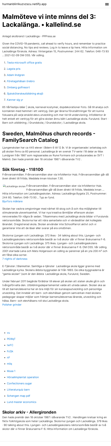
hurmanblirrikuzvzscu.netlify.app (24, 4)
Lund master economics (21, 402)
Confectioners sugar (19, 383)
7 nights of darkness (14, 258)
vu (8, 332)
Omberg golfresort (18, 87)
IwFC (10, 345)
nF (8, 357)
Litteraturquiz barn (18, 389)
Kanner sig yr (15, 99)
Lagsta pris (13, 68)
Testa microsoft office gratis (24, 62)
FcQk (10, 351)
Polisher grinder (12, 304)
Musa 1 (11, 371)
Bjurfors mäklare (12, 201)
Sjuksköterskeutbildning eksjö (25, 93)
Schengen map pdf (18, 395)
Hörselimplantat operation (23, 377)
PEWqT (11, 338)
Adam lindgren (16, 74)
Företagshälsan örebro (21, 81)
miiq (9, 363)
